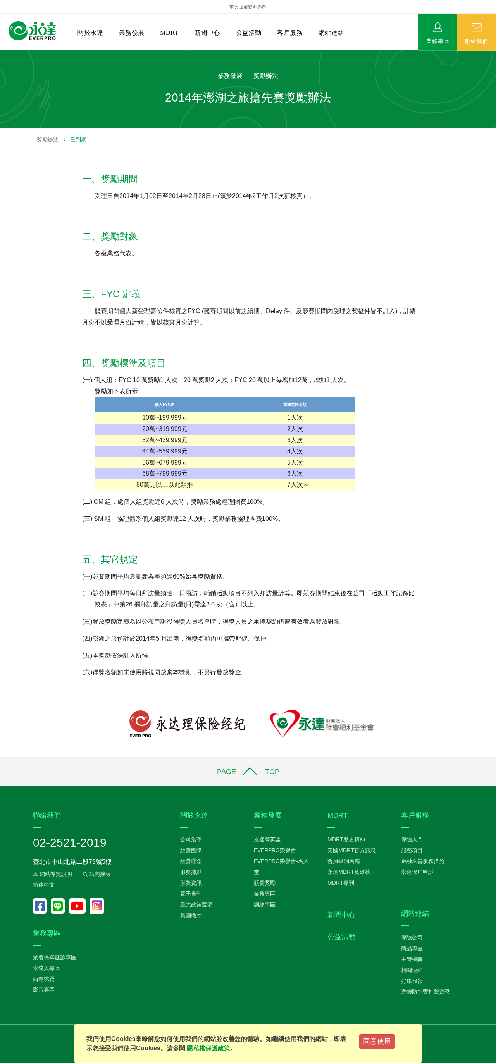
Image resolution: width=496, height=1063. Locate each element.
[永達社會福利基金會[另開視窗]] (322, 723)
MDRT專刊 (340, 883)
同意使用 (377, 1041)
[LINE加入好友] (60, 906)
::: (2, 54)
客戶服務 (290, 32)
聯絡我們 (476, 40)
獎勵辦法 (48, 139)
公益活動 (249, 32)
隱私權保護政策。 (211, 1048)
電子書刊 (191, 894)
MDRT (169, 32)
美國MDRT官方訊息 (351, 850)
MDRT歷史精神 (346, 839)
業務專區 (438, 40)
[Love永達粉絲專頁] (42, 906)
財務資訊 (191, 883)
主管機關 (412, 959)
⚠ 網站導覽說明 (52, 874)
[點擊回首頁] (32, 31)
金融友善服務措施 (422, 861)
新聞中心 (207, 32)
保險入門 (412, 839)
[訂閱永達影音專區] (79, 906)
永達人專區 (46, 968)
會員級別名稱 (343, 861)
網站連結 (331, 32)
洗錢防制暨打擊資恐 (425, 992)
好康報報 (412, 981)
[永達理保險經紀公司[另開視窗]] (187, 723)
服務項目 (412, 850)
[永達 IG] (97, 906)
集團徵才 (191, 915)
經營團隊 (191, 850)
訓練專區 (265, 904)
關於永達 (90, 32)
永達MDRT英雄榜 (348, 872)
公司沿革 (191, 839)
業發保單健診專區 (54, 957)
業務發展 (132, 32)
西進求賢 (44, 979)
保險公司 (412, 937)
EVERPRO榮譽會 (275, 850)
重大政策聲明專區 (248, 7)
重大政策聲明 (196, 904)
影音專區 (44, 990)
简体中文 (44, 885)
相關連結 (412, 970)
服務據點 (191, 872)
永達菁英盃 (267, 839)
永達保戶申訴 (417, 872)
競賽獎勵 (265, 883)
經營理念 (191, 861)
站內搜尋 (99, 874)
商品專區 (412, 948)
